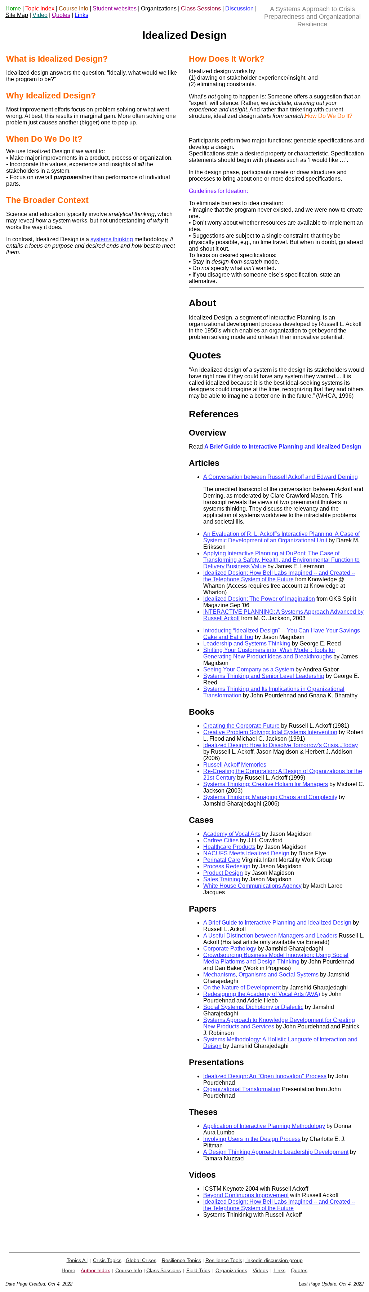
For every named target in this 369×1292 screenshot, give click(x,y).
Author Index (95, 1270)
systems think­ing (111, 239)
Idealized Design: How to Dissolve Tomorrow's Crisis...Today (280, 745)
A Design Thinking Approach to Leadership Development (275, 1152)
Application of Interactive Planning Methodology (264, 1126)
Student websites (115, 8)
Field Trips (198, 1270)
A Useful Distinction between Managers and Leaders (270, 935)
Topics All (77, 1260)
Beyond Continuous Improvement (246, 1195)
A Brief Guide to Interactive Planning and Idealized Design (277, 923)
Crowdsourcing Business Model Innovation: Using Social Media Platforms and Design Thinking (275, 958)
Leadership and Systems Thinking (246, 643)
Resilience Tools (223, 1260)
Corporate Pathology (229, 948)
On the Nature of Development (242, 987)
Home (13, 8)
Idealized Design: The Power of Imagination (259, 599)
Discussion (239, 8)
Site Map (16, 15)
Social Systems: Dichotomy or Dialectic (253, 1007)
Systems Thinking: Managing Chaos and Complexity (270, 797)
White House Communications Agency (252, 886)
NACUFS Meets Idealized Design (246, 853)
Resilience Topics (181, 1260)
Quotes (61, 15)
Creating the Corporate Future (241, 726)
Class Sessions (201, 8)
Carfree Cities (221, 840)
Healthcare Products (229, 847)
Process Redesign (226, 866)
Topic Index (39, 8)
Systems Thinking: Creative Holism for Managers (265, 784)
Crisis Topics (107, 1260)
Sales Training (221, 879)
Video (40, 15)
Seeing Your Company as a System (248, 669)
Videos (260, 1270)
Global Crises (141, 1260)
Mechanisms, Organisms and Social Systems (261, 974)
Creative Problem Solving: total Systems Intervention (270, 732)
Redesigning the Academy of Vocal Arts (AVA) (261, 994)
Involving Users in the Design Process (252, 1139)
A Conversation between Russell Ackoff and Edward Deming (280, 477)
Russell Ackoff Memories (234, 765)
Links (81, 15)
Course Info (73, 8)
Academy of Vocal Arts (232, 834)
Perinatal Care (221, 860)
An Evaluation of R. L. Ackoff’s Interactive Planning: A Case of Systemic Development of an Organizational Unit (281, 537)
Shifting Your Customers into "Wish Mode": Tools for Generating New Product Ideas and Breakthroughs (269, 653)
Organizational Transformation (241, 1089)
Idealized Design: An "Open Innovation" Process (264, 1076)
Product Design (223, 873)
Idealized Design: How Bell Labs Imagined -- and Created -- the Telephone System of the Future (279, 576)
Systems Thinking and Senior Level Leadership (263, 676)
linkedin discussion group (274, 1260)
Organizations (159, 8)
